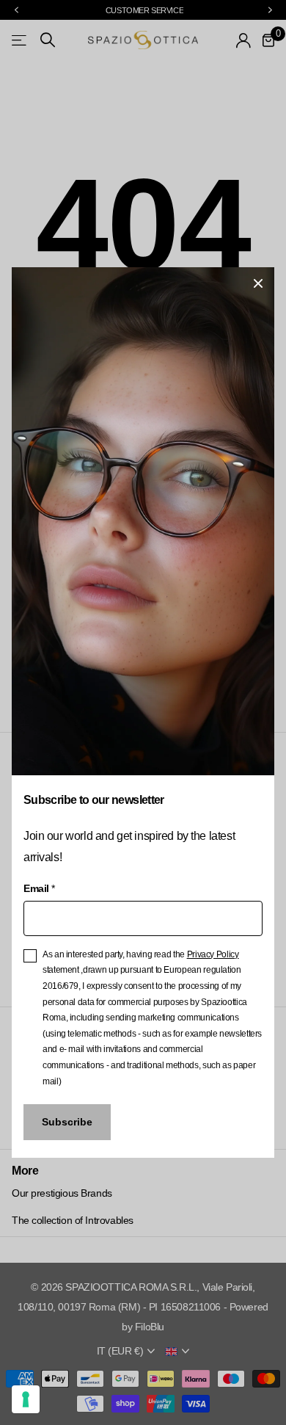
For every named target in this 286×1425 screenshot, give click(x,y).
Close (258, 283)
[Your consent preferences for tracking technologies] (26, 1399)
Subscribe (67, 1122)
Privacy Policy (213, 954)
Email (39, 888)
